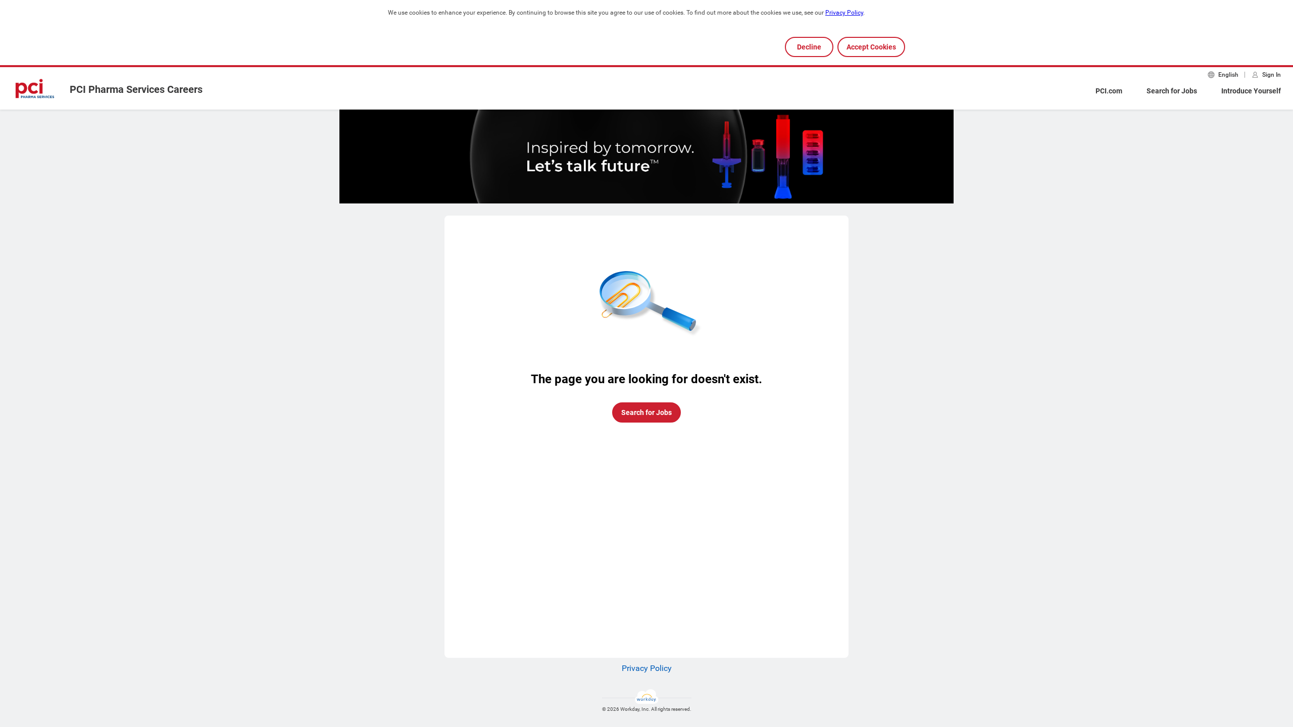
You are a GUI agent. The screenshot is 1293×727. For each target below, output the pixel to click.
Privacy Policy (844, 12)
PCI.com (1109, 91)
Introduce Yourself (1251, 91)
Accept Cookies (871, 47)
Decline (809, 47)
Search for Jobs (1172, 91)
